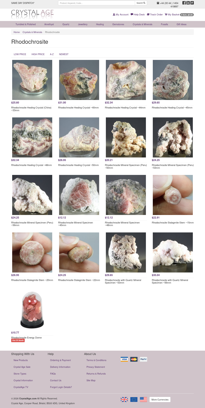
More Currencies (160, 399)
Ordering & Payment (60, 360)
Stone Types (20, 373)
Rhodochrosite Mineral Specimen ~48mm (122, 224)
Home (17, 32)
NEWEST (64, 54)
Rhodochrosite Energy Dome (26, 337)
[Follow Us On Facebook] (184, 2)
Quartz (65, 24)
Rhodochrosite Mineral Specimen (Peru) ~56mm (32, 224)
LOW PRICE (20, 54)
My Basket (180, 14)
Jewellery (82, 24)
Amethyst (49, 24)
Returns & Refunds (96, 373)
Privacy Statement (95, 366)
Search (140, 2)
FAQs (53, 373)
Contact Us (55, 380)
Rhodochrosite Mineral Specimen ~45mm (75, 224)
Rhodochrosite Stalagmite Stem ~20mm (32, 280)
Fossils (164, 24)
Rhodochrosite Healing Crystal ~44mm (125, 107)
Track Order (156, 14)
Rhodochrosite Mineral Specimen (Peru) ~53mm (173, 166)
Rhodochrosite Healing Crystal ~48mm (31, 165)
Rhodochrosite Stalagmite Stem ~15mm (173, 222)
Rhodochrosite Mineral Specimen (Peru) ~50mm (126, 166)
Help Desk (139, 14)
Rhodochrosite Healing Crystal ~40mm (78, 107)
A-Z (52, 54)
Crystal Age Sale (22, 366)
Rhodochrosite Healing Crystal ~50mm (78, 165)
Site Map (90, 380)
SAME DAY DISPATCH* (22, 2)
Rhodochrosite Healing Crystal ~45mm (172, 107)
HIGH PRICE (38, 54)
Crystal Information (23, 380)
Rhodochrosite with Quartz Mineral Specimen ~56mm (170, 281)
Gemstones (118, 24)
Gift (181, 24)
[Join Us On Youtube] (188, 2)
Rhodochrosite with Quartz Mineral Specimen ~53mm (123, 281)
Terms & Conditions (96, 360)
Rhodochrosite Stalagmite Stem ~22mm (79, 280)
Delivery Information (60, 366)
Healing (100, 24)
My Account (121, 14)
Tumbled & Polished (26, 24)
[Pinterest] (192, 2)
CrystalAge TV (21, 387)
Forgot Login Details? (61, 387)
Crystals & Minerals (142, 24)
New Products (21, 360)
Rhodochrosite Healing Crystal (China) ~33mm (31, 109)
